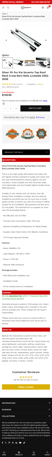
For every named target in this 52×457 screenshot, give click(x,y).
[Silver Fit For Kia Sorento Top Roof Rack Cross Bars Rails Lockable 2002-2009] (18, 62)
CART (33, 455)
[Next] (45, 40)
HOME (4, 455)
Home (4, 14)
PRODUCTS (19, 455)
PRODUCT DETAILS (14, 152)
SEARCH (47, 455)
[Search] (8, 8)
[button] (47, 7)
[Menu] (3, 8)
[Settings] (42, 7)
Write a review (26, 387)
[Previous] (6, 40)
